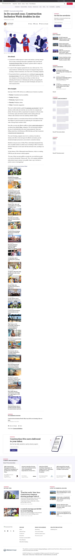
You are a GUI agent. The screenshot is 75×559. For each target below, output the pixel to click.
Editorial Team (22, 531)
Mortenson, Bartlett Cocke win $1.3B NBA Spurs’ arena (64, 491)
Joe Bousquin (10, 23)
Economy (30, 6)
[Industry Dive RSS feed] (13, 531)
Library (23, 3)
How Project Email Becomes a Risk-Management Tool (64, 78)
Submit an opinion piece (40, 533)
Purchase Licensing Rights (25, 537)
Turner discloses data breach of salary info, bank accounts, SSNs (65, 59)
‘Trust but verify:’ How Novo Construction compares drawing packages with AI (30, 494)
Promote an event (60, 153)
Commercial (17, 6)
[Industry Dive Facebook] (8, 531)
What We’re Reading (24, 541)
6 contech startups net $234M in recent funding (31, 510)
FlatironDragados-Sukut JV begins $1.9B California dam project (65, 45)
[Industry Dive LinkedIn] (5, 531)
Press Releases (32, 3)
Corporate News (24, 6)
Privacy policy (25, 554)
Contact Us (22, 533)
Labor (40, 6)
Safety (44, 6)
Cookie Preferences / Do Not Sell (50, 554)
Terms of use (31, 554)
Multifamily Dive (54, 529)
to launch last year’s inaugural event (16, 133)
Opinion (19, 3)
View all (54, 91)
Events (27, 3)
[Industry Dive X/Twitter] (10, 531)
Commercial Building (17, 428)
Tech (47, 6)
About (21, 529)
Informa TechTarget (43, 549)
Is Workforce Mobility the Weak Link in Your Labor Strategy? (63, 86)
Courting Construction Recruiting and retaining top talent (63, 72)
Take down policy (38, 554)
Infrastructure (35, 6)
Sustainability (52, 6)
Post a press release (61, 131)
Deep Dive (15, 3)
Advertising (37, 529)
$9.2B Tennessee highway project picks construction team (65, 39)
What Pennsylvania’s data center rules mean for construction (65, 52)
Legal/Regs (58, 6)
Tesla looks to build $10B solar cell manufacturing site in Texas (63, 498)
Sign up (70, 3)
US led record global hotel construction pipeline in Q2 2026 (64, 513)
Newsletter (22, 535)
